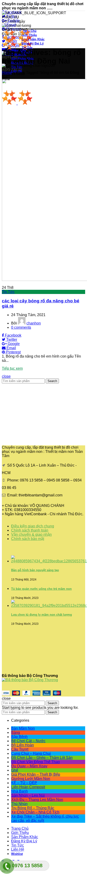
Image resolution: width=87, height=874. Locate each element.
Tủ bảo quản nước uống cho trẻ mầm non (41, 589)
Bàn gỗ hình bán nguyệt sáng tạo (35, 570)
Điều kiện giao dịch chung (32, 526)
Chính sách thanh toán (29, 530)
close (6, 376)
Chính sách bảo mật (27, 539)
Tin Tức (8, 292)
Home (7, 73)
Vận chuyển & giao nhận (31, 534)
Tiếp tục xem (12, 368)
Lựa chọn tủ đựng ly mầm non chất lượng (41, 614)
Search (52, 381)
